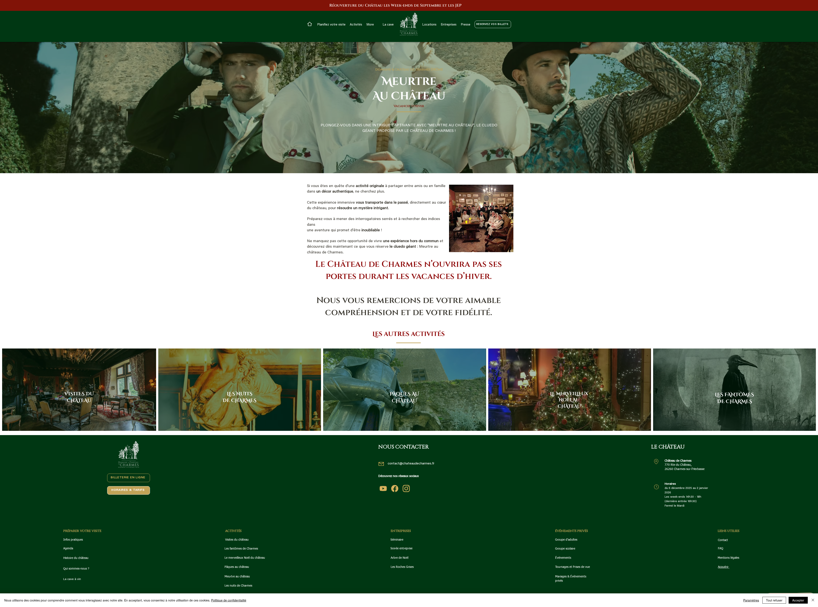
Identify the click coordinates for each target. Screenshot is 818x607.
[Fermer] (812, 600)
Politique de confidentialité (228, 600)
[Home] (309, 24)
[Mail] (381, 464)
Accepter (798, 600)
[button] (331, 25)
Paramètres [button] (751, 600)
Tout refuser (774, 600)
